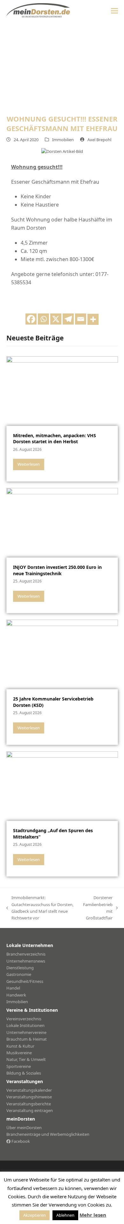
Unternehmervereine (26, 1032)
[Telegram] (68, 319)
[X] (55, 319)
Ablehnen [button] (65, 1215)
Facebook (20, 1141)
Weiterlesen (28, 464)
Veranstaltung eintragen (29, 1110)
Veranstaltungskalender (29, 1090)
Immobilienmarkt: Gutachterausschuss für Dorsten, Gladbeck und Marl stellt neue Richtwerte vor (39, 908)
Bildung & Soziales (23, 1073)
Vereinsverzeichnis (23, 1019)
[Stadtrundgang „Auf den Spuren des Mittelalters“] (62, 785)
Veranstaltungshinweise (29, 1097)
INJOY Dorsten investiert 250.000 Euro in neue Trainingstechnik (57, 570)
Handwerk (16, 995)
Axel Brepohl (99, 139)
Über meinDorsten (24, 1127)
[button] (114, 10)
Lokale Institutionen (25, 1025)
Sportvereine (18, 1066)
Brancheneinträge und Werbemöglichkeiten (47, 1134)
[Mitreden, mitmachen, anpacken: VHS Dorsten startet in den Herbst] (62, 390)
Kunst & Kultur (20, 1046)
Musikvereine (19, 1053)
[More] (93, 319)
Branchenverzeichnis (25, 954)
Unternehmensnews (25, 961)
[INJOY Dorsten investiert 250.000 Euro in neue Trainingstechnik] (62, 522)
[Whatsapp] (43, 319)
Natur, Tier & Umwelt (26, 1059)
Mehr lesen (92, 1215)
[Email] (80, 319)
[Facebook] (31, 319)
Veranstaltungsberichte (28, 1104)
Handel (13, 988)
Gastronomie (18, 974)
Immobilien (63, 139)
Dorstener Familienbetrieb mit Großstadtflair (98, 908)
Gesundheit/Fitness (24, 981)
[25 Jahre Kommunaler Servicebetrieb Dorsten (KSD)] (62, 654)
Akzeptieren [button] (34, 1215)
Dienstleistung (20, 968)
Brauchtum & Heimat (26, 1039)
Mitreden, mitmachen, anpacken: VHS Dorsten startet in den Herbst (54, 438)
